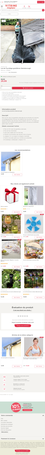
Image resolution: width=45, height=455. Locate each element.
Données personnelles (6, 426)
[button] (22, 415)
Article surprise (4, 206)
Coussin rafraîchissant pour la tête (31, 234)
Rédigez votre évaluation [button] (23, 325)
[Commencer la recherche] (43, 10)
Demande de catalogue (7, 424)
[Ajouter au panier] (28, 86)
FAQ (2, 418)
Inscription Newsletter (6, 422)
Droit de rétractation (6, 430)
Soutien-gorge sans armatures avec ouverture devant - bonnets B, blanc (32, 358)
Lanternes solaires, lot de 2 (7, 234)
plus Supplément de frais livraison (37, 82)
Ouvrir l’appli (41, 2)
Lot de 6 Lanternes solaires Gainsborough (32, 291)
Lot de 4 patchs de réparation (8, 172)
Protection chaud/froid (28, 206)
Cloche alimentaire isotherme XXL (31, 260)
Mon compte (4, 420)
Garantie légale (5, 428)
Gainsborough (4, 66)
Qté (1, 85)
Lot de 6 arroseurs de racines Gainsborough (11, 291)
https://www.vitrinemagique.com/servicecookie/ (27, 447)
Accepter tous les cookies (22, 450)
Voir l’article (17, 174)
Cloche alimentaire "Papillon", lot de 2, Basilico (10, 261)
